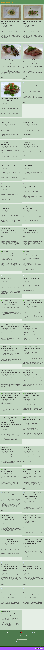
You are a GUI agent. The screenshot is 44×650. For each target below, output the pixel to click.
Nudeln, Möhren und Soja (9, 348)
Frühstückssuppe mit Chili (31, 278)
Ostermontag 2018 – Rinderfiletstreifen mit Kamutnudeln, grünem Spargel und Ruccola (11, 423)
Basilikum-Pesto (6, 449)
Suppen (19, 150)
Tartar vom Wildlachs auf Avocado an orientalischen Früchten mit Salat (9, 568)
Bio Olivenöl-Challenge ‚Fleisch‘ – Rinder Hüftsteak (32, 61)
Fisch (7, 29)
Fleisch (11, 66)
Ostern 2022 (5, 122)
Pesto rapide (5, 208)
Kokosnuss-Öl (6, 354)
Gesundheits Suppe (29, 144)
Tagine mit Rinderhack (30, 230)
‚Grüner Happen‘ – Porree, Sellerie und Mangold (31, 495)
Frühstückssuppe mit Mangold (11, 326)
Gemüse (10, 29)
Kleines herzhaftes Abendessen (29, 592)
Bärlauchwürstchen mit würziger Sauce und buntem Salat (32, 568)
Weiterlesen (3, 40)
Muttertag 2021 (6, 186)
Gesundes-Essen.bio (7, 2)
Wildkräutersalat (28, 372)
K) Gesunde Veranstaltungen (16, 500)
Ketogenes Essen (28, 254)
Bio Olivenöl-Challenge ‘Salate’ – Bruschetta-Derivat (11, 99)
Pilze (5, 523)
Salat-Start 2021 (28, 165)
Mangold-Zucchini (7, 471)
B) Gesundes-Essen (5, 27)
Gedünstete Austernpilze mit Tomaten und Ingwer (32, 542)
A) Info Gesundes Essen (28, 149)
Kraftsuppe (26, 326)
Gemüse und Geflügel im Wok (10, 541)
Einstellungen (39, 648)
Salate (4, 106)
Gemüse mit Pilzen (7, 517)
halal (12, 150)
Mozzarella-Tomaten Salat (31, 471)
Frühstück (38, 258)
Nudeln (15, 331)
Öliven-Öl (14, 29)
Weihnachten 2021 (7, 144)
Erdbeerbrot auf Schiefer (9, 165)
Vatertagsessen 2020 (29, 208)
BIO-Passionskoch (5, 25)
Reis (3, 285)
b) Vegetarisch (12, 104)
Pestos (19, 454)
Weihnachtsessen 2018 (8, 278)
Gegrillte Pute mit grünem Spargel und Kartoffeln (9, 396)
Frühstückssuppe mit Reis (9, 302)
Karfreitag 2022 (28, 122)
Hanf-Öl (31, 169)
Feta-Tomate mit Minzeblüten (10, 372)
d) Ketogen (34, 258)
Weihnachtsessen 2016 (8, 614)
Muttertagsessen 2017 (8, 495)
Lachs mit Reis (27, 449)
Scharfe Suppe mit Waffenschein (29, 187)
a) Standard (26, 66)
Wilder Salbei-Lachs (7, 254)
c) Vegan (33, 191)
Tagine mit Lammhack (8, 230)
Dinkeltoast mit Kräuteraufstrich (6, 592)
